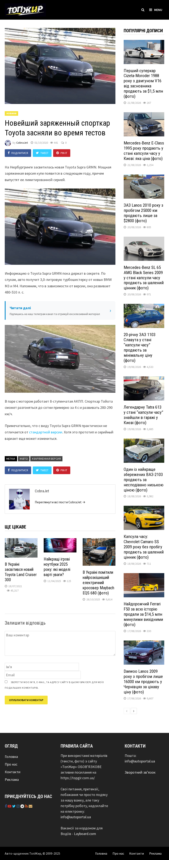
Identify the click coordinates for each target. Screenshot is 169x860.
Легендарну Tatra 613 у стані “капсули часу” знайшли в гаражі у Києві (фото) (143, 415)
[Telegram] (22, 806)
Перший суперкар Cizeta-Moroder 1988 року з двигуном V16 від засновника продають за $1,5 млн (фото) (143, 83)
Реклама (12, 779)
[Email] (30, 806)
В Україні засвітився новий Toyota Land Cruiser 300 (21, 572)
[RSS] (27, 806)
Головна (11, 756)
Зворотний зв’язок (140, 772)
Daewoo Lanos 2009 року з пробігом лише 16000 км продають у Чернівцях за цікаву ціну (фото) (143, 681)
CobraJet (22, 142)
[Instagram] (18, 806)
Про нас (11, 764)
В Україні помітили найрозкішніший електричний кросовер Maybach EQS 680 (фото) (98, 582)
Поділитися (19, 153)
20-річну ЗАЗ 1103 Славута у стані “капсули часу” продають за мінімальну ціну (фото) (139, 347)
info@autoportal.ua (76, 817)
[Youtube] (10, 806)
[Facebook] (6, 806)
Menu (158, 10)
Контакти (12, 771)
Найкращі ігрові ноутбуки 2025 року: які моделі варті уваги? (57, 567)
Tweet (44, 153)
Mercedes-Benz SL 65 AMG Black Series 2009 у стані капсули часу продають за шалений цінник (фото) (144, 278)
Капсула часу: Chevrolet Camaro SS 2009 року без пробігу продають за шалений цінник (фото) (144, 547)
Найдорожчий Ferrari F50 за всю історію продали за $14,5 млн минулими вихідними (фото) (143, 614)
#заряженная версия (46, 458)
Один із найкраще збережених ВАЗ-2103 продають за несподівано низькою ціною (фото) (143, 480)
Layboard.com (85, 833)
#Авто (24, 458)
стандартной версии (45, 432)
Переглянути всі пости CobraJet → (60, 502)
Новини (11, 113)
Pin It (64, 153)
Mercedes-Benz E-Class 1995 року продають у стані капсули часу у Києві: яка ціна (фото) (144, 151)
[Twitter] (14, 806)
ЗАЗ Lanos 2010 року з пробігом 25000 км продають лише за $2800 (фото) (143, 213)
